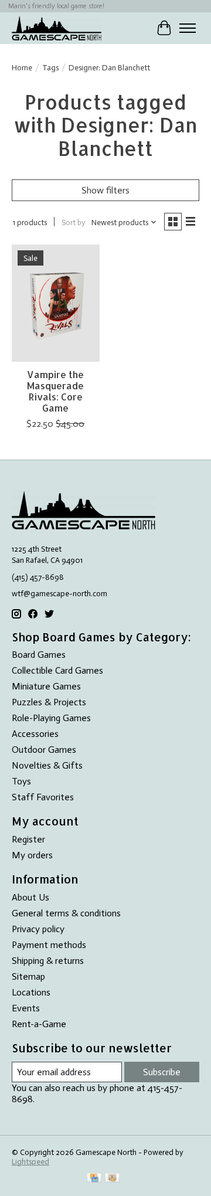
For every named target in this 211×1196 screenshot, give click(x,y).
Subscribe (162, 1072)
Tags (50, 67)
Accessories (35, 733)
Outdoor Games (44, 749)
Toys (21, 781)
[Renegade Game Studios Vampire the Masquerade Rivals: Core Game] (56, 302)
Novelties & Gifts (47, 765)
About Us (30, 897)
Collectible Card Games (57, 670)
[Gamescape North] (56, 28)
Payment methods (49, 944)
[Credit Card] (94, 1178)
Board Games (39, 654)
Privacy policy (38, 929)
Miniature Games (46, 686)
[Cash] (112, 1178)
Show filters (105, 190)
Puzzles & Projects (49, 702)
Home (22, 67)
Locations (31, 992)
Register (28, 839)
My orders (32, 855)
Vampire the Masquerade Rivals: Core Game (55, 391)
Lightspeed (30, 1161)
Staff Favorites (43, 797)
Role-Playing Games (51, 717)
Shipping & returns (48, 960)
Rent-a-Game (39, 1023)
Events (26, 1008)
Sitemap (28, 976)
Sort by (74, 222)
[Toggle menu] (187, 28)
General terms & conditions (66, 913)
